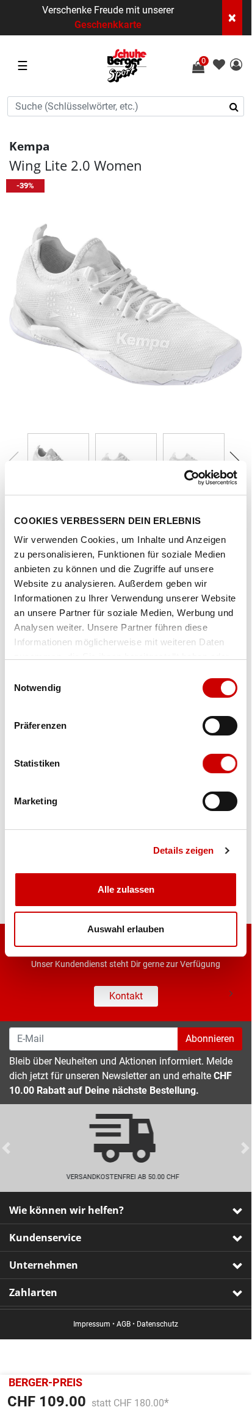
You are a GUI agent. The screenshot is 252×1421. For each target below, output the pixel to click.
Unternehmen (43, 1265)
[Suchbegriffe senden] (237, 107)
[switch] (220, 725)
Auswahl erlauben (125, 929)
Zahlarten (33, 1292)
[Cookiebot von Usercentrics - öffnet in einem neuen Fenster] (184, 478)
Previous (6, 458)
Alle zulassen (126, 889)
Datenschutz (157, 1324)
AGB (124, 1324)
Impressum (91, 1324)
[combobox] (125, 106)
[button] (236, 65)
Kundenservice (45, 1237)
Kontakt (126, 996)
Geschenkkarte (108, 24)
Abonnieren (209, 1038)
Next (230, 458)
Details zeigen (183, 850)
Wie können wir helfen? (66, 1210)
